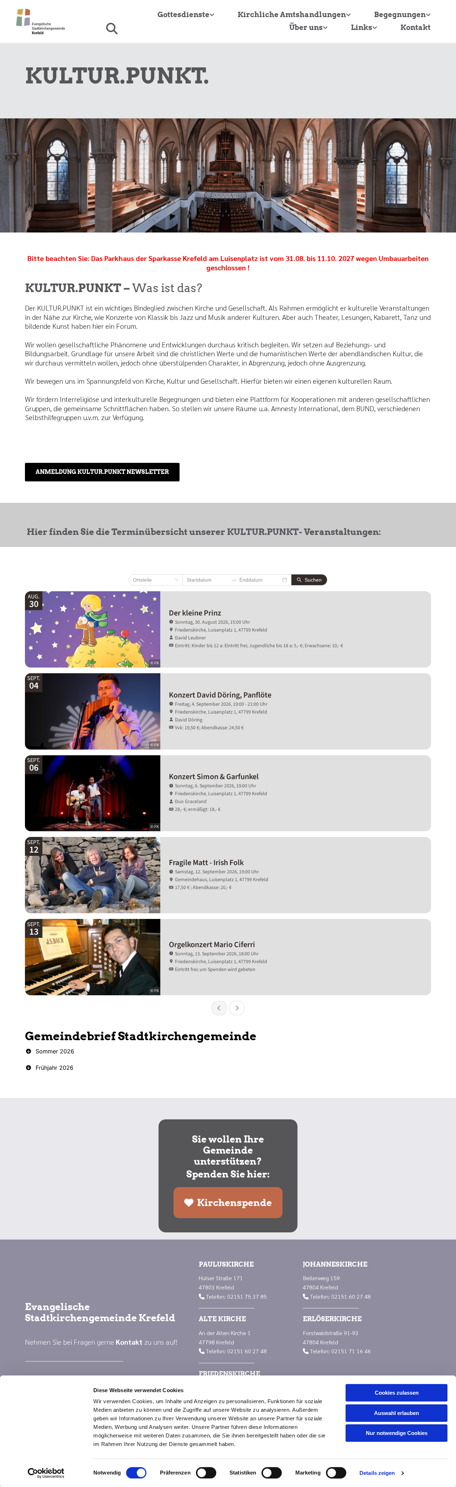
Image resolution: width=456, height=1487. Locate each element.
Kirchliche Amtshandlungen (292, 14)
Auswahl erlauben (396, 1413)
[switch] (206, 1472)
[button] (102, 472)
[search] (112, 28)
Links (361, 27)
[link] (183, 15)
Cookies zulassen (397, 1393)
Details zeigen (377, 1473)
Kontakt (415, 27)
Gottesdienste (183, 14)
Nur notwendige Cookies (397, 1433)
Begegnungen (400, 14)
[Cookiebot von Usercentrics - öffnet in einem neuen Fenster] (46, 1473)
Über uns (306, 27)
